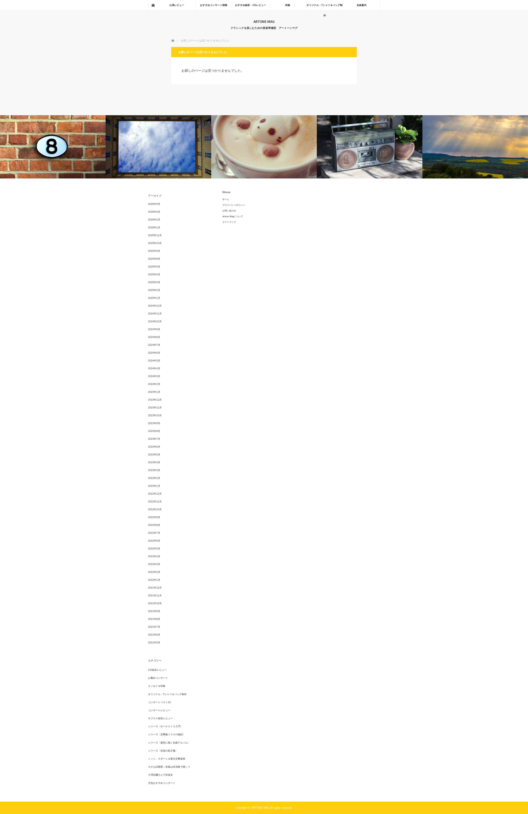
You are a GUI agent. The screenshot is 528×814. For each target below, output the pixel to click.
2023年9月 (154, 423)
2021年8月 (154, 619)
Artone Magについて (232, 216)
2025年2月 (154, 290)
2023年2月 (154, 478)
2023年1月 (154, 485)
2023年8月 (154, 431)
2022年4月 (154, 556)
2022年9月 (154, 517)
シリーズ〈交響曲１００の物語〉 (166, 734)
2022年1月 (154, 579)
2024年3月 (154, 376)
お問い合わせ (229, 210)
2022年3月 (154, 564)
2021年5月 (154, 642)
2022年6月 (154, 540)
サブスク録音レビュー (160, 718)
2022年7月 (154, 532)
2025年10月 (155, 243)
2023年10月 (155, 415)
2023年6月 (154, 446)
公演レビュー (176, 5)
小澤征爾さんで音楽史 (160, 774)
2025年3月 (154, 282)
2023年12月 (155, 399)
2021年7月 (154, 626)
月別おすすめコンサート (161, 783)
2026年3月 (154, 211)
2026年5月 (154, 204)
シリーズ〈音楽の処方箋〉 (163, 750)
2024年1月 (154, 392)
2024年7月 (154, 345)
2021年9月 (154, 611)
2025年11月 (155, 235)
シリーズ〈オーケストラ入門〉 (165, 726)
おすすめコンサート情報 (213, 5)
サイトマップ (229, 222)
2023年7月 (154, 438)
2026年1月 (154, 227)
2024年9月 (154, 329)
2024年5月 (154, 360)
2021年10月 (155, 603)
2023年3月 (154, 470)
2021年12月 (155, 587)
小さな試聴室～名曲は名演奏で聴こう (169, 766)
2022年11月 (155, 501)
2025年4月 (154, 274)
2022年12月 (155, 493)
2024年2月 (154, 384)
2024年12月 (155, 305)
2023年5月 (154, 454)
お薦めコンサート (158, 678)
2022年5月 (154, 548)
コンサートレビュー (159, 710)
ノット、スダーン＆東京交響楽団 (166, 758)
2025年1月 (154, 298)
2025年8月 (154, 258)
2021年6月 (154, 634)
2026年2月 (154, 219)
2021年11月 (155, 595)
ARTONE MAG (264, 21)
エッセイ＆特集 (156, 686)
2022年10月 (155, 509)
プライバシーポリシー (233, 205)
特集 (287, 5)
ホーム (225, 199)
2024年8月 (154, 337)
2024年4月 (154, 368)
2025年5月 (154, 266)
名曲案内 (362, 5)
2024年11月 (155, 313)
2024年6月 (154, 352)
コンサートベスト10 (159, 702)
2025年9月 (154, 251)
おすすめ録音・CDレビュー (250, 5)
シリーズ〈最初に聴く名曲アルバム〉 (169, 742)
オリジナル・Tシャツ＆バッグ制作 (324, 7)
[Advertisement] (338, 220)
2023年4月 (154, 462)
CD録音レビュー (157, 670)
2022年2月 (154, 572)
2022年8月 (154, 525)
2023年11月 (155, 407)
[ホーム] (153, 5)
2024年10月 (155, 321)
